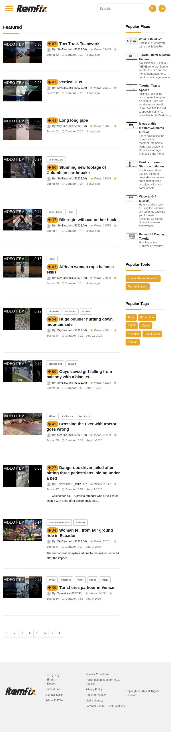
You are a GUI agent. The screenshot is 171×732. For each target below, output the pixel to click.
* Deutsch (51, 683)
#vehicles (67, 416)
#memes (66, 579)
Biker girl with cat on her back (87, 220)
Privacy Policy (94, 689)
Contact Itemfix (54, 694)
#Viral (52, 579)
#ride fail (80, 522)
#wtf (80, 579)
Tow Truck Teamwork (79, 43)
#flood (52, 416)
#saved (72, 363)
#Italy (105, 579)
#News (145, 325)
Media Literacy (94, 700)
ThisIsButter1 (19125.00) (72, 484)
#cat (71, 212)
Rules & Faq (52, 689)
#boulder (54, 311)
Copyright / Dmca (96, 695)
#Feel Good (152, 333)
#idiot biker (55, 212)
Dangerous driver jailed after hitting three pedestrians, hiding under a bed (83, 473)
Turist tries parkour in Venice (86, 587)
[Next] (59, 633)
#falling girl (55, 363)
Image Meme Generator (143, 278)
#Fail (131, 317)
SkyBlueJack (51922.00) (72, 49)
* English (50, 679)
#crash (86, 311)
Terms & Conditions (97, 674)
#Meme (132, 342)
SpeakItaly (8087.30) (69, 593)
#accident (70, 311)
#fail (52, 259)
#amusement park (59, 522)
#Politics (133, 333)
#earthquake (56, 159)
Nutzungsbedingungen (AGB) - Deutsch (104, 681)
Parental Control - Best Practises (105, 706)
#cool (92, 579)
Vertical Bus (70, 82)
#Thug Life (147, 317)
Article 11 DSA (54, 700)
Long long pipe (73, 120)
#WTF (132, 325)
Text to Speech (137, 286)
